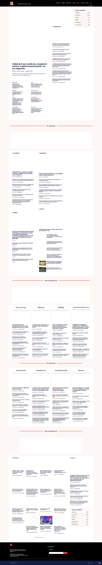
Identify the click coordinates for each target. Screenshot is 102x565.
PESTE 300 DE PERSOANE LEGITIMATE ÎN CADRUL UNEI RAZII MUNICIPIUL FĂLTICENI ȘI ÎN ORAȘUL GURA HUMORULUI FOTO (60, 420)
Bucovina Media (20, 71)
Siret (32, 82)
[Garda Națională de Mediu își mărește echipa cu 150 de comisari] (42, 269)
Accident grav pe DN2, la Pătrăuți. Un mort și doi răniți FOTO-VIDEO (20, 332)
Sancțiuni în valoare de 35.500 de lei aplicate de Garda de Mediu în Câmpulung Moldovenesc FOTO (80, 355)
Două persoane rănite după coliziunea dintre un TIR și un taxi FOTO (39, 395)
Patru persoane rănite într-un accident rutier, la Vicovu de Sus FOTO (36, 93)
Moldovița (74, 335)
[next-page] (12, 78)
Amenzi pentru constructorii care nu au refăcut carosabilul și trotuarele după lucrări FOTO (61, 80)
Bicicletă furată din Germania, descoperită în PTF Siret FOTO (59, 350)
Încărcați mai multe (38, 537)
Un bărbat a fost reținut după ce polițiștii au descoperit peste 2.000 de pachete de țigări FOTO (36, 110)
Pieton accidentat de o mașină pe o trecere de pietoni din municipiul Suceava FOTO (80, 407)
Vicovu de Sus (34, 90)
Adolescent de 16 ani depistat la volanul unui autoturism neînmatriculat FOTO (19, 349)
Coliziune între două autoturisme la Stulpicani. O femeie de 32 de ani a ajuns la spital (60, 401)
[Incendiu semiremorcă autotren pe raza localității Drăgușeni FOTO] (27, 92)
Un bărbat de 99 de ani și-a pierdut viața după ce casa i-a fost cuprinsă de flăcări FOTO (20, 355)
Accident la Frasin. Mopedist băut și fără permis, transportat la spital (50, 180)
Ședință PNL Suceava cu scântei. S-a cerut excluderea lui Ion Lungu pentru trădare (21, 255)
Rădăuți (14, 71)
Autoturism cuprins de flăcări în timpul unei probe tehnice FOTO (79, 344)
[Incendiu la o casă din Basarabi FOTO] (46, 502)
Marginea (41, 187)
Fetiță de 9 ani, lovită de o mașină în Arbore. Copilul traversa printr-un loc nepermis (29, 66)
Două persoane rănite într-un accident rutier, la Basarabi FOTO (51, 174)
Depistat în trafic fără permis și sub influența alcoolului (60, 339)
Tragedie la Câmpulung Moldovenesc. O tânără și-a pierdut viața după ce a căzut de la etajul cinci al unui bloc (50, 190)
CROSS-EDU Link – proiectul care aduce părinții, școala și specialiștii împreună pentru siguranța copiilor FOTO (18, 111)
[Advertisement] (30, 17)
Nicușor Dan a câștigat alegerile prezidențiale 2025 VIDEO (22, 243)
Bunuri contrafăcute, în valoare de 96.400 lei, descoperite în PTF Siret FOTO (60, 344)
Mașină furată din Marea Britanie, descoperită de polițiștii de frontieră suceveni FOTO (20, 343)
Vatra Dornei (15, 390)
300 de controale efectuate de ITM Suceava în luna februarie (61, 44)
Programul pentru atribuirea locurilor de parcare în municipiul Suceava (61, 54)
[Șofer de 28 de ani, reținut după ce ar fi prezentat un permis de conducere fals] (60, 502)
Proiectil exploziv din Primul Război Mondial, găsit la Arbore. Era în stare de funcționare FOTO (18, 519)
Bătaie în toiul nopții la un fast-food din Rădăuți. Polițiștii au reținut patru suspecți (46, 528)
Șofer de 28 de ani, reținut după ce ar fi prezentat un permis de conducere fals (60, 509)
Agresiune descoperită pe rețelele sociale (80, 333)
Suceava (74, 398)
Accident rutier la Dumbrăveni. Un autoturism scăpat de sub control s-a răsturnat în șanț (40, 389)
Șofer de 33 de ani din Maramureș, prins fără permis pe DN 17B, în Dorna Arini (20, 415)
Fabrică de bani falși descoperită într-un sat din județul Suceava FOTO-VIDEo (20, 326)
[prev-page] (9, 78)
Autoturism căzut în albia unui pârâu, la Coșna (20, 388)
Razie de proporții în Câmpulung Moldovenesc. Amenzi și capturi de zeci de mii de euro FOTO (80, 339)
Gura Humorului (42, 182)
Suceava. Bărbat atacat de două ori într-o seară (80, 397)
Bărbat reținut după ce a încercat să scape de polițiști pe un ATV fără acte (80, 349)
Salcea (14, 97)
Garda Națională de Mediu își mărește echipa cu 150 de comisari (54, 268)
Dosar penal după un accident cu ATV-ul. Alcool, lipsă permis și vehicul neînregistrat (20, 394)
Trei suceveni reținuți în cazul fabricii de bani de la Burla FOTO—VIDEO (60, 355)
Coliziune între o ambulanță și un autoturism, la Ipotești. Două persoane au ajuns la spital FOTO (17, 86)
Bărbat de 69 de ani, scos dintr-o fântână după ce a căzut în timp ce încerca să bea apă (36, 85)
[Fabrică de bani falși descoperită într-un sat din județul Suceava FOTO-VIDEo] (20, 317)
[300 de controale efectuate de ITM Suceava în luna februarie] (62, 35)
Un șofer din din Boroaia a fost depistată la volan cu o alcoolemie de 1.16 (40, 344)
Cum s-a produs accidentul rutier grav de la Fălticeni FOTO (40, 338)
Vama (53, 404)
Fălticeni (14, 90)
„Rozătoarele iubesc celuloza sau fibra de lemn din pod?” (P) (50, 230)
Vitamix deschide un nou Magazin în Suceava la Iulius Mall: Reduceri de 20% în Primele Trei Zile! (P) (54, 262)
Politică (13, 240)
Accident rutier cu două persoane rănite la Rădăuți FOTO (32, 509)
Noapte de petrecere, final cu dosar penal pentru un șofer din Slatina (40, 354)
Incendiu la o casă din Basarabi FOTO (45, 509)
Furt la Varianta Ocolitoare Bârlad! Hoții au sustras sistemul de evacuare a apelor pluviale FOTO (54, 249)
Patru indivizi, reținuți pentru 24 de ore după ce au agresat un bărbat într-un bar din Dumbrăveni (40, 413)
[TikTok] (91, 563)
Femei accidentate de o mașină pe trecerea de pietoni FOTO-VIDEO (80, 419)
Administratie (55, 51)
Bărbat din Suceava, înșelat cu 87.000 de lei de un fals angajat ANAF (81, 402)
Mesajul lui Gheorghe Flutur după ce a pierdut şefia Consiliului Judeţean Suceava (22, 260)
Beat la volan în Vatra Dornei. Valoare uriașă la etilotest (20, 400)
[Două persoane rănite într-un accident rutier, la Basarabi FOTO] (51, 163)
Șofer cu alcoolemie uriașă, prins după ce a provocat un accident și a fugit (60, 395)
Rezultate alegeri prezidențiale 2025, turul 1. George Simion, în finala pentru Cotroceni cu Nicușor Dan (22, 249)
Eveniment (14, 82)
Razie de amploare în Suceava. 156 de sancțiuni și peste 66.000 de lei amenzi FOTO (36, 100)
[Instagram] (89, 563)
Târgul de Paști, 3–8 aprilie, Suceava (60, 49)
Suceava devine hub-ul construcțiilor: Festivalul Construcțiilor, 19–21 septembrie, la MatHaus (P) (54, 236)
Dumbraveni (34, 392)
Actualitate (34, 97)
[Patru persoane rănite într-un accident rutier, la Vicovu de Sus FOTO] (46, 92)
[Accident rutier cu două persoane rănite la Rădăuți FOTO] (32, 502)
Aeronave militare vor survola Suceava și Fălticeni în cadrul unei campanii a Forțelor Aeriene (51, 201)
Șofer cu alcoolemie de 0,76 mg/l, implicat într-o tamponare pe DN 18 (20, 405)
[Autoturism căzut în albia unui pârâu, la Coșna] (20, 380)
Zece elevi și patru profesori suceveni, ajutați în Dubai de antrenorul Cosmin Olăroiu (78, 413)
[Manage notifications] (100, 563)
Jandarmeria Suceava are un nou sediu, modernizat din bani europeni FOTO (61, 59)
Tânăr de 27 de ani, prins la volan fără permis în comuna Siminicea (40, 401)
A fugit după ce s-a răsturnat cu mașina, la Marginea (59, 334)
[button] (90, 3)
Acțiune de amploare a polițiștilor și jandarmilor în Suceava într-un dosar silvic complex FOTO (60, 408)
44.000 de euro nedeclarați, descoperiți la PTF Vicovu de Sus (19, 337)
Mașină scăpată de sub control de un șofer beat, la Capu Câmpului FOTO (60, 413)
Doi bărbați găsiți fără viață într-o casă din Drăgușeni (40, 349)
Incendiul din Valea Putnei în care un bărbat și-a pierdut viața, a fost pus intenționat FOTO (54, 242)
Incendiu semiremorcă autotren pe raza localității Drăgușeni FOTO (17, 93)
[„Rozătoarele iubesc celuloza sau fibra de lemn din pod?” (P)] (51, 219)
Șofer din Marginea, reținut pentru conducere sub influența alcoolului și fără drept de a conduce (50, 185)
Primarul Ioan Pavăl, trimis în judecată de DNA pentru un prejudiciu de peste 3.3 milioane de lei (40, 407)
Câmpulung (41, 193)
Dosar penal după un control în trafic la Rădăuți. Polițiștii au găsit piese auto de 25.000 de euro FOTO (32, 528)
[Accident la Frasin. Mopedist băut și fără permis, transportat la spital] (61, 380)
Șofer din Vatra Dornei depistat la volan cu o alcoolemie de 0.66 (20, 410)
